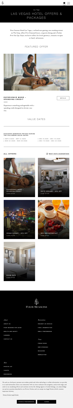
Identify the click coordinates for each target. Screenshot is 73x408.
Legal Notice (14, 395)
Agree (46, 401)
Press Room (42, 343)
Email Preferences (45, 331)
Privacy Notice (7, 395)
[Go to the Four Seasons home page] (2, 3)
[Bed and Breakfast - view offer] (53, 219)
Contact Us (8, 339)
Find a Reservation (45, 327)
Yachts (6, 370)
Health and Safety (11, 331)
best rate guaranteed (59, 153)
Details (63, 98)
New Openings (43, 347)
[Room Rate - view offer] (19, 261)
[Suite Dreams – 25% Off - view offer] (53, 177)
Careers (7, 335)
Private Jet (8, 366)
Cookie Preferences (26, 401)
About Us (7, 323)
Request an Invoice (45, 323)
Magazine (41, 351)
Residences (8, 374)
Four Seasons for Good (13, 327)
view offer (11, 193)
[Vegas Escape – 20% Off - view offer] (19, 219)
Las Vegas (36, 10)
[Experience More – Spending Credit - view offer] (19, 177)
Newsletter (42, 354)
